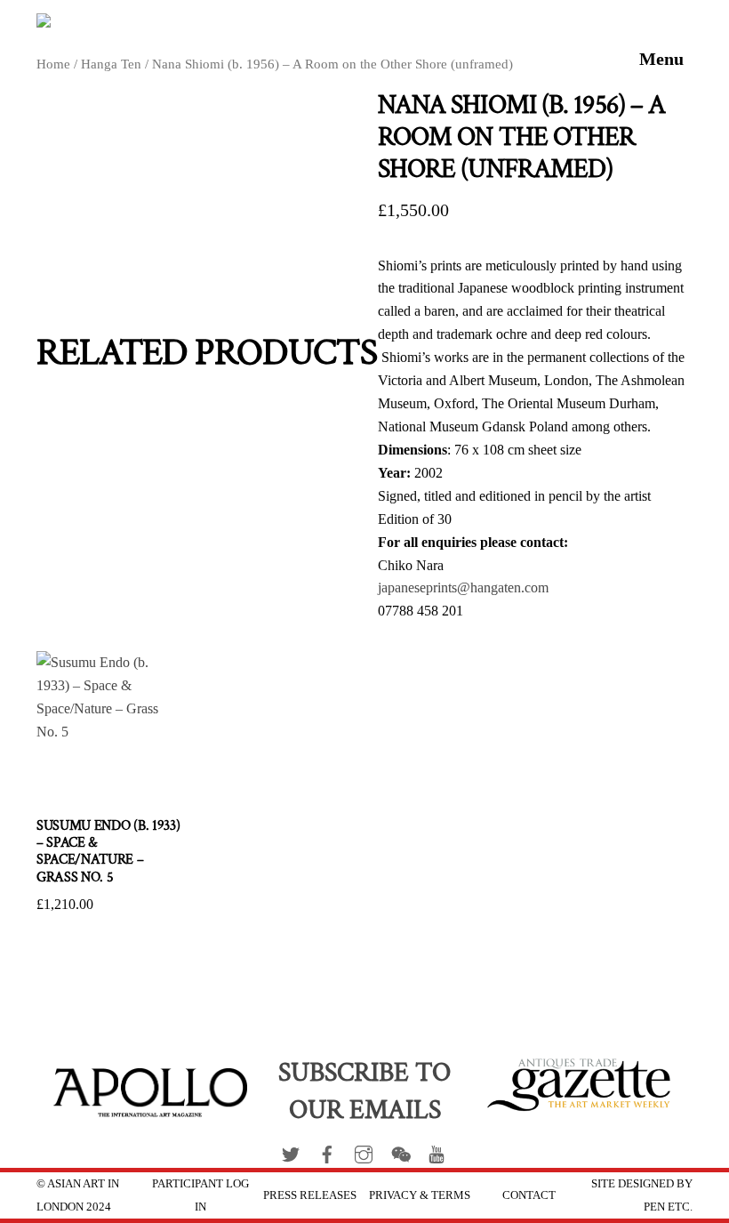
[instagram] (363, 1151)
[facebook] (327, 1151)
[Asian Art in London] (173, 26)
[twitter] (291, 1151)
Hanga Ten (111, 64)
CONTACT (529, 1195)
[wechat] (400, 1151)
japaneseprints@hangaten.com (463, 587)
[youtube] (436, 1151)
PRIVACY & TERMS (419, 1195)
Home (53, 64)
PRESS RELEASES (309, 1195)
